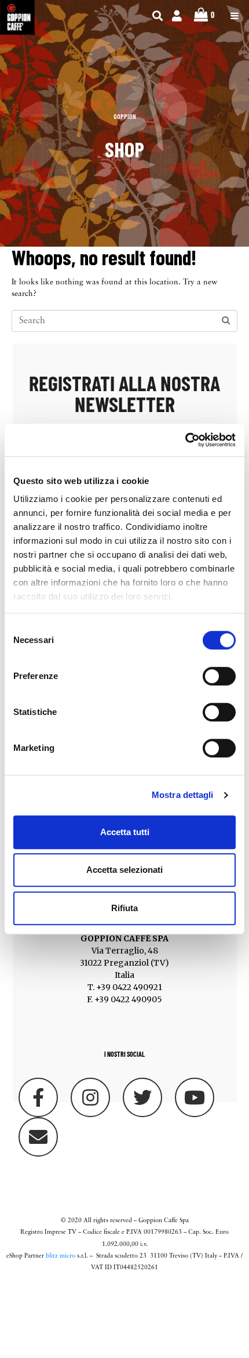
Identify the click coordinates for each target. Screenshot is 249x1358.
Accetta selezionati (124, 870)
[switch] (219, 676)
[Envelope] (38, 1137)
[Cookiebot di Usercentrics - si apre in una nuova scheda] (185, 439)
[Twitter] (142, 1097)
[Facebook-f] (38, 1097)
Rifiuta (124, 908)
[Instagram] (90, 1097)
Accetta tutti (124, 832)
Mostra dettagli (183, 795)
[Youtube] (194, 1097)
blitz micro (60, 1256)
